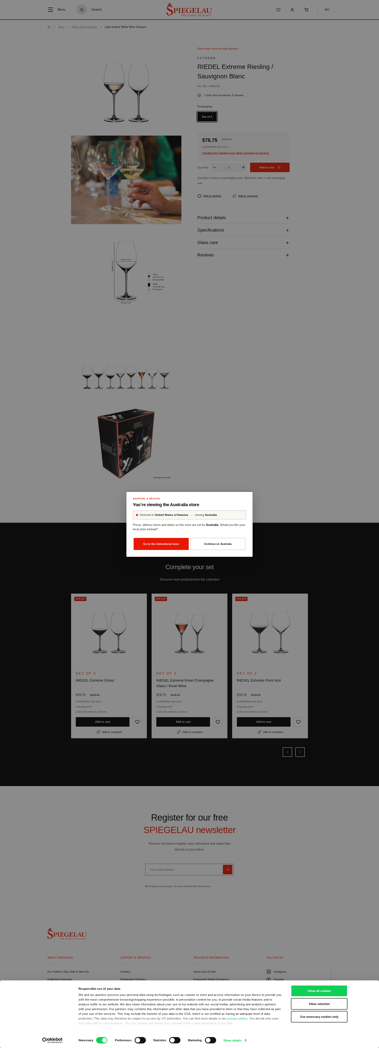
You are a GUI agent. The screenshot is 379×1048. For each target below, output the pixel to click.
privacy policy (237, 1018)
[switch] (140, 1040)
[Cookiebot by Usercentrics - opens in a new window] (52, 1040)
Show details (232, 1040)
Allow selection (319, 1003)
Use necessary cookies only (319, 1016)
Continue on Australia (218, 543)
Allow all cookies (319, 991)
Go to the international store (161, 543)
